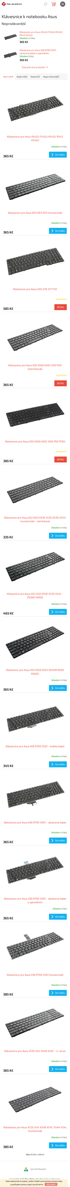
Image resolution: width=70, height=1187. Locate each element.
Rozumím (51, 1184)
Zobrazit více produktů (33, 67)
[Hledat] (45, 4)
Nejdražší (35, 76)
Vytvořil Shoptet (38, 1169)
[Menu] (62, 4)
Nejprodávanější (51, 76)
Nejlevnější (22, 76)
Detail (60, 307)
